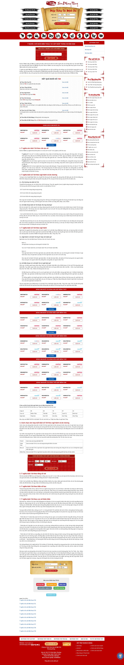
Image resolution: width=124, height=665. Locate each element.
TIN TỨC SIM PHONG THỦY (96, 639)
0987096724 (23, 130)
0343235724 (66, 372)
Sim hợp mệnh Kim (94, 10)
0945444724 (23, 395)
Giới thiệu (79, 645)
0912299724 (45, 349)
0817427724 (45, 387)
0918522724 (23, 318)
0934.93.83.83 (51, 644)
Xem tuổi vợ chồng (92, 159)
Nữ (66, 564)
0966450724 (66, 138)
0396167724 (66, 395)
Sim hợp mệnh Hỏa (94, 23)
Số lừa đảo (40, 584)
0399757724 (66, 318)
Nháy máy (62, 584)
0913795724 (66, 341)
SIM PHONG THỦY (74, 639)
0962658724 (23, 387)
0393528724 (66, 326)
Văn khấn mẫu (91, 149)
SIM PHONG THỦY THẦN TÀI (44, 639)
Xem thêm (51, 145)
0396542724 (23, 138)
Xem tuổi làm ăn (91, 154)
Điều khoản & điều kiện (83, 650)
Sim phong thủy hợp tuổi (93, 140)
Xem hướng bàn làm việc (93, 142)
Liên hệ (79, 648)
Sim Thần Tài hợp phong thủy (95, 84)
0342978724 (45, 326)
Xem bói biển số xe (92, 100)
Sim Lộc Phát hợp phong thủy (95, 82)
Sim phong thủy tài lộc (30, 14)
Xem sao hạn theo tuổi (93, 152)
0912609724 (45, 341)
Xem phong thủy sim (51, 570)
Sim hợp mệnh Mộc (94, 14)
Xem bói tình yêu (91, 129)
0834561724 (66, 387)
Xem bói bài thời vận (92, 124)
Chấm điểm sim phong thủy (30, 28)
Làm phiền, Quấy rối (44, 588)
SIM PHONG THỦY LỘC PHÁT (28, 639)
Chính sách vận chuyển (97, 645)
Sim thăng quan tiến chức (30, 10)
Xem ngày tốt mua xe (92, 119)
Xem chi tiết (65, 82)
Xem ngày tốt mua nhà (93, 114)
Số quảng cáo (51, 584)
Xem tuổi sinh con (92, 161)
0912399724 (66, 349)
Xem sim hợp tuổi (51, 468)
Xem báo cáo (51, 594)
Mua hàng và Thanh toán (83, 653)
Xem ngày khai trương (93, 109)
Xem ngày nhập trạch (93, 117)
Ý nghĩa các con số (92, 147)
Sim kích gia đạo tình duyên (30, 19)
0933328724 (45, 138)
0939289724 (45, 130)
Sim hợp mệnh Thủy (94, 19)
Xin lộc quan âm (91, 105)
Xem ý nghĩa (51, 58)
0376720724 (45, 318)
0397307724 (66, 130)
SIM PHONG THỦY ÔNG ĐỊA (60, 639)
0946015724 (45, 302)
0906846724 (45, 372)
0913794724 (23, 349)
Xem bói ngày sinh (92, 126)
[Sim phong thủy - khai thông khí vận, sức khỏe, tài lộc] (62, 4)
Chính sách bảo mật (82, 655)
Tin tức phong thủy (92, 144)
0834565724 (66, 302)
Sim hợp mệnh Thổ (94, 28)
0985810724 (66, 294)
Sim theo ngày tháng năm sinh (95, 97)
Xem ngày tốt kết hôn (92, 112)
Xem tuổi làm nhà (92, 157)
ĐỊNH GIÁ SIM (84, 639)
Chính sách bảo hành (96, 650)
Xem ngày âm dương (92, 122)
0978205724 (23, 302)
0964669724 (23, 372)
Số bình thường (59, 588)
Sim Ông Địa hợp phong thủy (94, 87)
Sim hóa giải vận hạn (30, 23)
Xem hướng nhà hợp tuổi (93, 164)
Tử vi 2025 (90, 102)
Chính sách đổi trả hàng (97, 648)
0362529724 (23, 326)
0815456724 (45, 395)
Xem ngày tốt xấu (92, 107)
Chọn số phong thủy (62, 23)
